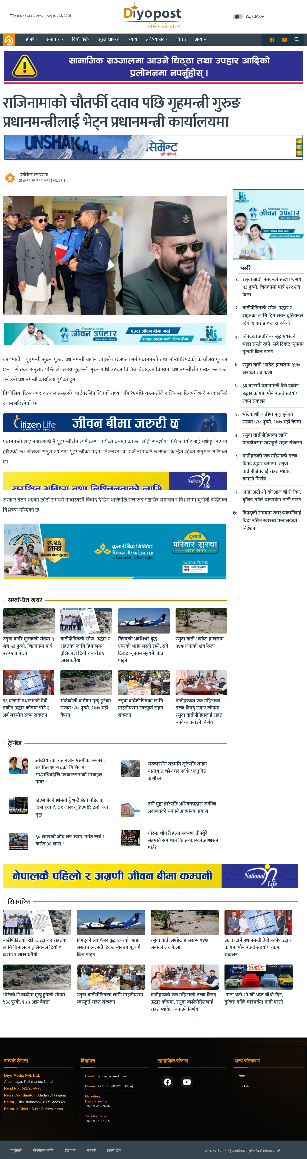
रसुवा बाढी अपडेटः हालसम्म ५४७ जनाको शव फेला (200, 642)
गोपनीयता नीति (43, 1150)
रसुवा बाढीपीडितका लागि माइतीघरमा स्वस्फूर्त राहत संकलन (140, 708)
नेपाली (242, 1076)
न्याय (133, 39)
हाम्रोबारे (16, 1150)
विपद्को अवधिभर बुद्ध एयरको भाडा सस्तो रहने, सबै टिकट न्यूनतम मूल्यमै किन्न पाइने (143, 650)
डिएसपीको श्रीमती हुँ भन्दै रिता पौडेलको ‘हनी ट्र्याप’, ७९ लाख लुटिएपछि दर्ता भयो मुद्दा (71, 807)
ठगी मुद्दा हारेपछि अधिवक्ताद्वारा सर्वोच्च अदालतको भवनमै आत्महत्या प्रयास (182, 807)
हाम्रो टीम (114, 1150)
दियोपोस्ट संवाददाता (34, 174)
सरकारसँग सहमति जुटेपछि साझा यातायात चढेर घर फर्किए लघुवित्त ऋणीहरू (177, 771)
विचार (181, 39)
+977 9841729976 (97, 1106)
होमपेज (32, 39)
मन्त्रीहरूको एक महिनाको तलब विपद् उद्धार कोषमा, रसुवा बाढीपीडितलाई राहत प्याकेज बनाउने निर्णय (199, 711)
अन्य (198, 39)
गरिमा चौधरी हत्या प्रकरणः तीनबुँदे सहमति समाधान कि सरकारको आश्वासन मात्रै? (183, 840)
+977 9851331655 (97, 1121)
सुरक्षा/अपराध (109, 39)
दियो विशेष (81, 39)
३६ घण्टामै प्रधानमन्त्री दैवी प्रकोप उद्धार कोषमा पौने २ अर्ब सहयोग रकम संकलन (26, 708)
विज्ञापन (70, 1150)
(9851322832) (54, 1102)
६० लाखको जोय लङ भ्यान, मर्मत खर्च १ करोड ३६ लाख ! (70, 840)
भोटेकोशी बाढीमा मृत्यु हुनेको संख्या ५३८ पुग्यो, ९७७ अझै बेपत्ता (85, 708)
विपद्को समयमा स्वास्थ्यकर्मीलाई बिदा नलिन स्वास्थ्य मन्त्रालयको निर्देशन (271, 520)
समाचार (52, 39)
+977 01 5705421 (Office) (115, 1086)
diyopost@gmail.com (111, 1076)
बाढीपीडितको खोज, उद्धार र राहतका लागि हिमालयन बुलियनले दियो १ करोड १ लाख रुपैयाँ (85, 650)
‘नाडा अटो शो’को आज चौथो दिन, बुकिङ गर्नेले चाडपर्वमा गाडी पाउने (271, 496)
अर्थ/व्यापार (155, 39)
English (244, 1086)
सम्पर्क (91, 1150)
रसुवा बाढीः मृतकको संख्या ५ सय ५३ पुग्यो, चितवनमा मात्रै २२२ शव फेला (28, 646)
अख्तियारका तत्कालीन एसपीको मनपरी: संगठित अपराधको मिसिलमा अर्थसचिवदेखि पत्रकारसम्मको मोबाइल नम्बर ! (70, 771)
